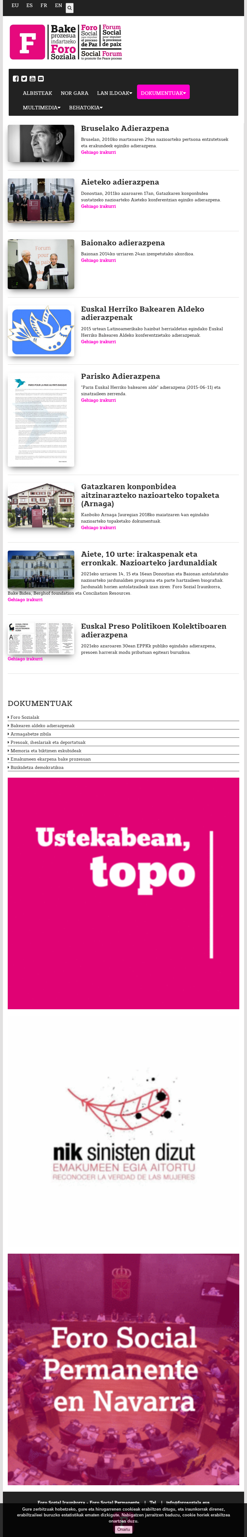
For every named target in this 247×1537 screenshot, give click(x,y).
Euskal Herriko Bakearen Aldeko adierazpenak (142, 313)
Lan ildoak (113, 93)
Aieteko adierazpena (120, 182)
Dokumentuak (162, 93)
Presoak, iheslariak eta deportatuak (48, 742)
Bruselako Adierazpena (125, 129)
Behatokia (84, 108)
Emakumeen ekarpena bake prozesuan (51, 759)
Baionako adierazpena (123, 243)
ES (29, 5)
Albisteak (37, 93)
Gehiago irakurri (98, 152)
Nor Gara (74, 93)
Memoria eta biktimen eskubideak (46, 751)
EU (15, 5)
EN (58, 5)
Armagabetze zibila (31, 734)
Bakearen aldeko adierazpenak (43, 726)
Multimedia (40, 108)
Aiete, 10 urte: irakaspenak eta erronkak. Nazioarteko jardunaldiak (149, 558)
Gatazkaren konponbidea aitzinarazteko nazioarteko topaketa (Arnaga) (150, 495)
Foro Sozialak (25, 717)
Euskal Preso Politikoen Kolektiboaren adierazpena (153, 630)
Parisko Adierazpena (120, 376)
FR (44, 5)
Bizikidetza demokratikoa (37, 767)
